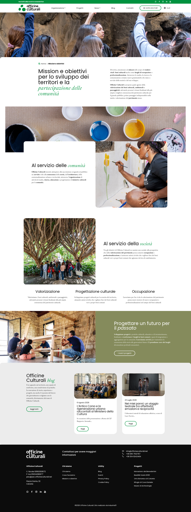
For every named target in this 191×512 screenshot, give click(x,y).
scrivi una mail (151, 8)
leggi (83, 428)
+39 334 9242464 (133, 456)
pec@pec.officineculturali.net (39, 477)
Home (43, 64)
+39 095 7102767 (133, 454)
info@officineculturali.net (137, 451)
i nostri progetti (124, 353)
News (97, 8)
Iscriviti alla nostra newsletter (31, 2)
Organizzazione (57, 8)
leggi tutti (34, 409)
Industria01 (112, 505)
